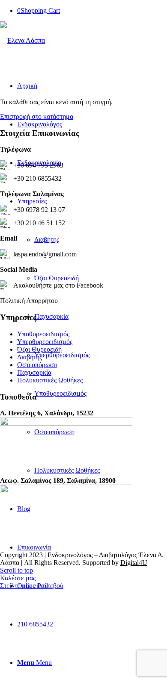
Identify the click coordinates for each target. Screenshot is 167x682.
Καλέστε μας (18, 578)
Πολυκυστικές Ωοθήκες (50, 380)
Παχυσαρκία (34, 372)
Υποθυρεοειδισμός (43, 334)
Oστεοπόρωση (37, 364)
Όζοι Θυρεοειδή (39, 349)
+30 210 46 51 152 (39, 222)
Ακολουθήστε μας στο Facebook (58, 285)
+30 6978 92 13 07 (39, 209)
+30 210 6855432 (37, 178)
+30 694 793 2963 (38, 165)
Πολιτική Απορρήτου (29, 300)
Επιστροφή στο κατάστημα (36, 116)
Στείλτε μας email (24, 585)
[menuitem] (92, 624)
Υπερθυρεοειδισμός (44, 341)
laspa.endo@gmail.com (45, 254)
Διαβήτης (29, 357)
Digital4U (133, 562)
